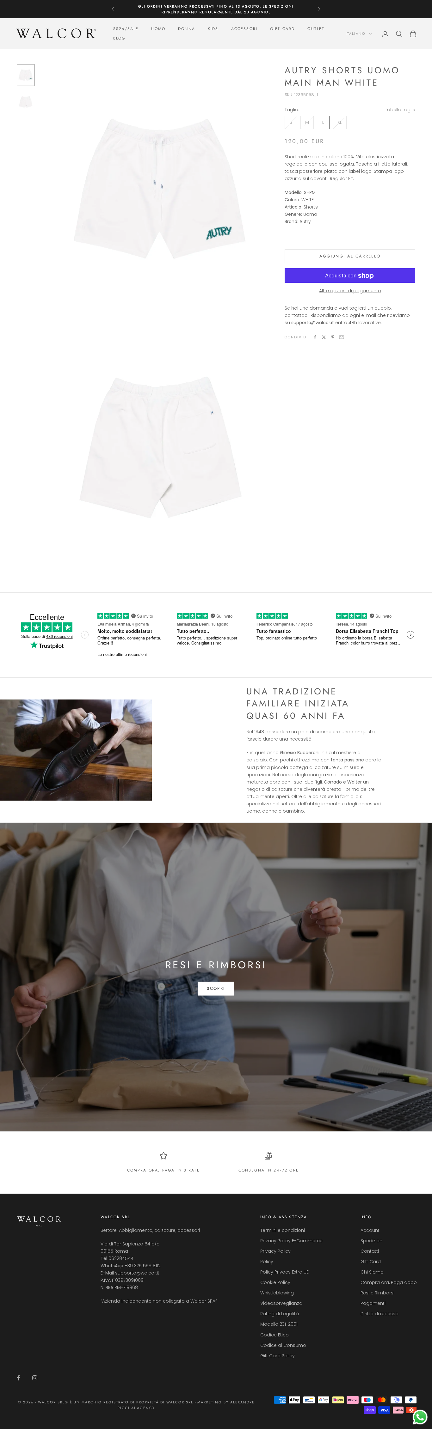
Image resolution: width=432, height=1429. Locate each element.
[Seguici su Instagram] (35, 1378)
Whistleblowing (277, 1293)
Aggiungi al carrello (350, 256)
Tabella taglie (400, 109)
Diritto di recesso (379, 1314)
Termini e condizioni (282, 1230)
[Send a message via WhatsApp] (420, 1417)
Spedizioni (372, 1241)
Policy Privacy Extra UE (284, 1272)
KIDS (213, 29)
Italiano (356, 33)
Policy (266, 1261)
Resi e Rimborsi (377, 1293)
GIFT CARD (282, 29)
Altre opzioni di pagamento (350, 291)
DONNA (186, 29)
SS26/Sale (126, 29)
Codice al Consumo (283, 1345)
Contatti (370, 1251)
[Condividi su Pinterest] (332, 337)
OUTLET (315, 29)
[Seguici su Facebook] (18, 1378)
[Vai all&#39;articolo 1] (25, 75)
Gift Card (371, 1261)
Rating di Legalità (279, 1314)
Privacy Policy (275, 1251)
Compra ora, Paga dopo (389, 1282)
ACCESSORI (244, 29)
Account (370, 1230)
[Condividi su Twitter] (323, 337)
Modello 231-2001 (279, 1324)
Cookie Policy (275, 1282)
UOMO (158, 29)
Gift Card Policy (277, 1356)
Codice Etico (274, 1335)
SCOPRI (216, 988)
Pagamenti (373, 1303)
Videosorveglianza (281, 1303)
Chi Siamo (372, 1272)
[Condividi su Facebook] (315, 337)
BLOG (119, 38)
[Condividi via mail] (341, 337)
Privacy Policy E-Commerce (291, 1241)
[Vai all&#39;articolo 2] (25, 102)
